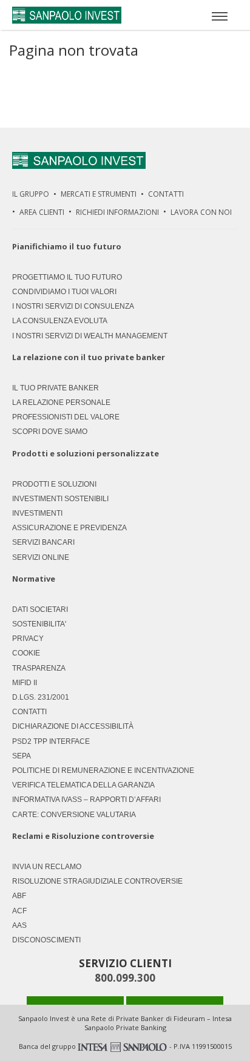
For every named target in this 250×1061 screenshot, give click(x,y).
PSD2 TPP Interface (51, 741)
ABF (19, 896)
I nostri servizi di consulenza (73, 306)
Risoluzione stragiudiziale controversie (97, 881)
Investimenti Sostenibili (60, 498)
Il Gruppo (30, 194)
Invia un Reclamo (46, 866)
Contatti (166, 194)
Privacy (28, 638)
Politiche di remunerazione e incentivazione (103, 770)
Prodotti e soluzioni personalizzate (85, 453)
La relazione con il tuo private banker (88, 357)
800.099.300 (125, 978)
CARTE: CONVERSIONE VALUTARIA (74, 814)
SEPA (21, 756)
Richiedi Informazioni (117, 212)
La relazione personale (61, 402)
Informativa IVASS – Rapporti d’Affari (86, 799)
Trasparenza (39, 668)
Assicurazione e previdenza (69, 528)
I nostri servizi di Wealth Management (89, 336)
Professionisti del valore (66, 417)
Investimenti (37, 513)
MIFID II (24, 682)
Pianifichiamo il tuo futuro (66, 246)
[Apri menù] (219, 15)
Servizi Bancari (43, 542)
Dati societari (40, 609)
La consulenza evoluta (59, 321)
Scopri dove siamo (49, 431)
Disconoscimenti (46, 940)
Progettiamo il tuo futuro (67, 277)
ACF (19, 911)
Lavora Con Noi (201, 212)
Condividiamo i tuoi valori (64, 291)
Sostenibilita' (39, 624)
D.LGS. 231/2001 (40, 697)
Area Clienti (41, 212)
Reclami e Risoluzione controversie (83, 836)
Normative (33, 579)
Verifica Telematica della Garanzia (83, 785)
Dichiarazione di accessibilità (72, 726)
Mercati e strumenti (99, 194)
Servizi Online (40, 557)
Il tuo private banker (55, 388)
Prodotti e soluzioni (54, 484)
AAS (19, 925)
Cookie (26, 653)
